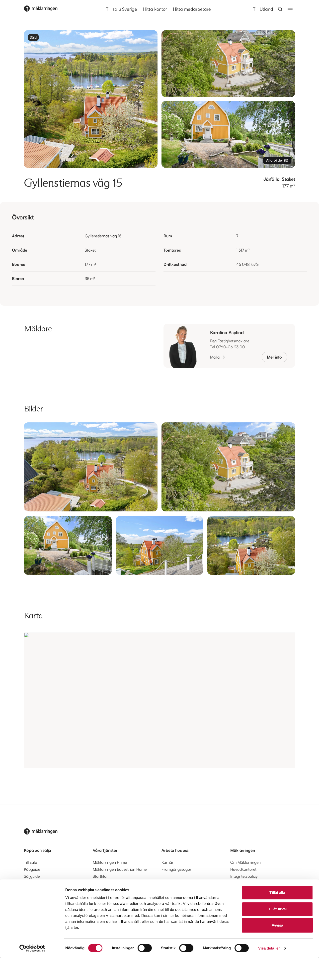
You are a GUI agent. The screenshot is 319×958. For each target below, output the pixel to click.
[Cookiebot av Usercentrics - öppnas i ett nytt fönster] (32, 948)
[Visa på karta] (159, 700)
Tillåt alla (277, 892)
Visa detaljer (269, 948)
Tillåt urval (277, 909)
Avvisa (277, 925)
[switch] (145, 948)
